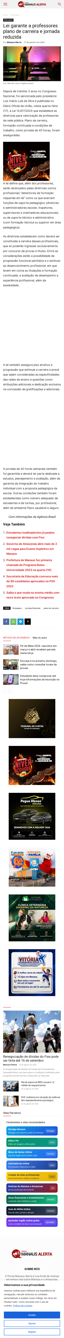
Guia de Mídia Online (19, 1209)
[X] (28, 622)
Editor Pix (13, 1140)
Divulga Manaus (16, 1129)
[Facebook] (6, 622)
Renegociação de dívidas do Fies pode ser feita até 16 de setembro (31, 1058)
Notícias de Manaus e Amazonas (25, 1186)
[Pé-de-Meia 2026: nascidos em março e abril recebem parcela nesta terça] (11, 649)
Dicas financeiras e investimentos (26, 1197)
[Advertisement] (32, 324)
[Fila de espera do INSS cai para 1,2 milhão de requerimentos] (11, 1086)
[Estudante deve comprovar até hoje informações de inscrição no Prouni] (11, 679)
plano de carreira (51, 608)
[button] (5, 4)
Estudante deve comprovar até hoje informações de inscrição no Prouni (39, 679)
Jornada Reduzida (32, 608)
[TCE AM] (32, 718)
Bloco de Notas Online (20, 1152)
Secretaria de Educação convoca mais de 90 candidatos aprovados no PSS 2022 (32, 581)
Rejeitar (32, 1331)
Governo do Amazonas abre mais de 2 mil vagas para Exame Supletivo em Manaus (31, 548)
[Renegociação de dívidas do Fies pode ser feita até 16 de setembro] (32, 1032)
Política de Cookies (22, 1305)
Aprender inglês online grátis (23, 1220)
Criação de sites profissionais (23, 1174)
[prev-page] (5, 691)
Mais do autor (40, 637)
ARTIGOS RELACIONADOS (16, 637)
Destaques (17, 608)
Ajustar (32, 1323)
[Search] (59, 4)
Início (5, 15)
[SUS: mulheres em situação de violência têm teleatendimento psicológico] (11, 1101)
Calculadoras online (18, 1163)
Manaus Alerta (14, 42)
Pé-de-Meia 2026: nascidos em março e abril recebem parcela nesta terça (38, 649)
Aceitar (32, 1315)
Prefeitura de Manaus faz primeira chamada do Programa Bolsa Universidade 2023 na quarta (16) (29, 565)
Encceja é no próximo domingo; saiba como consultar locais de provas (38, 664)
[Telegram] (20, 622)
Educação (15, 15)
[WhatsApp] (13, 622)
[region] (32, 1309)
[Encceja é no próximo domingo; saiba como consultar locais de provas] (11, 664)
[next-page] (10, 691)
